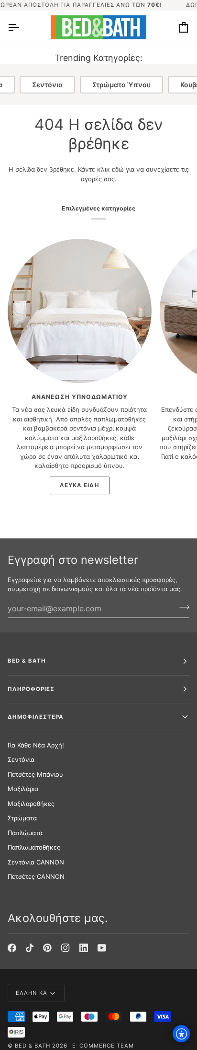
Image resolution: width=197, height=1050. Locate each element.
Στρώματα (22, 818)
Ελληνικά (31, 993)
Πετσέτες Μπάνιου (35, 774)
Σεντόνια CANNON (36, 862)
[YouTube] (102, 948)
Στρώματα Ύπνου (121, 85)
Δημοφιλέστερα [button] (36, 716)
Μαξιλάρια (23, 789)
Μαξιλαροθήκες (31, 803)
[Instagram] (65, 948)
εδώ (118, 169)
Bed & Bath (32, 1045)
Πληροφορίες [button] (31, 689)
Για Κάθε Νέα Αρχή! (36, 745)
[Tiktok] (29, 948)
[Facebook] (12, 948)
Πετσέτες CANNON (36, 876)
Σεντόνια (47, 85)
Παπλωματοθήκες (34, 847)
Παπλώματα (25, 833)
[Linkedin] (83, 948)
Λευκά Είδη (79, 485)
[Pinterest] (47, 948)
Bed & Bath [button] (27, 660)
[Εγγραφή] (181, 607)
